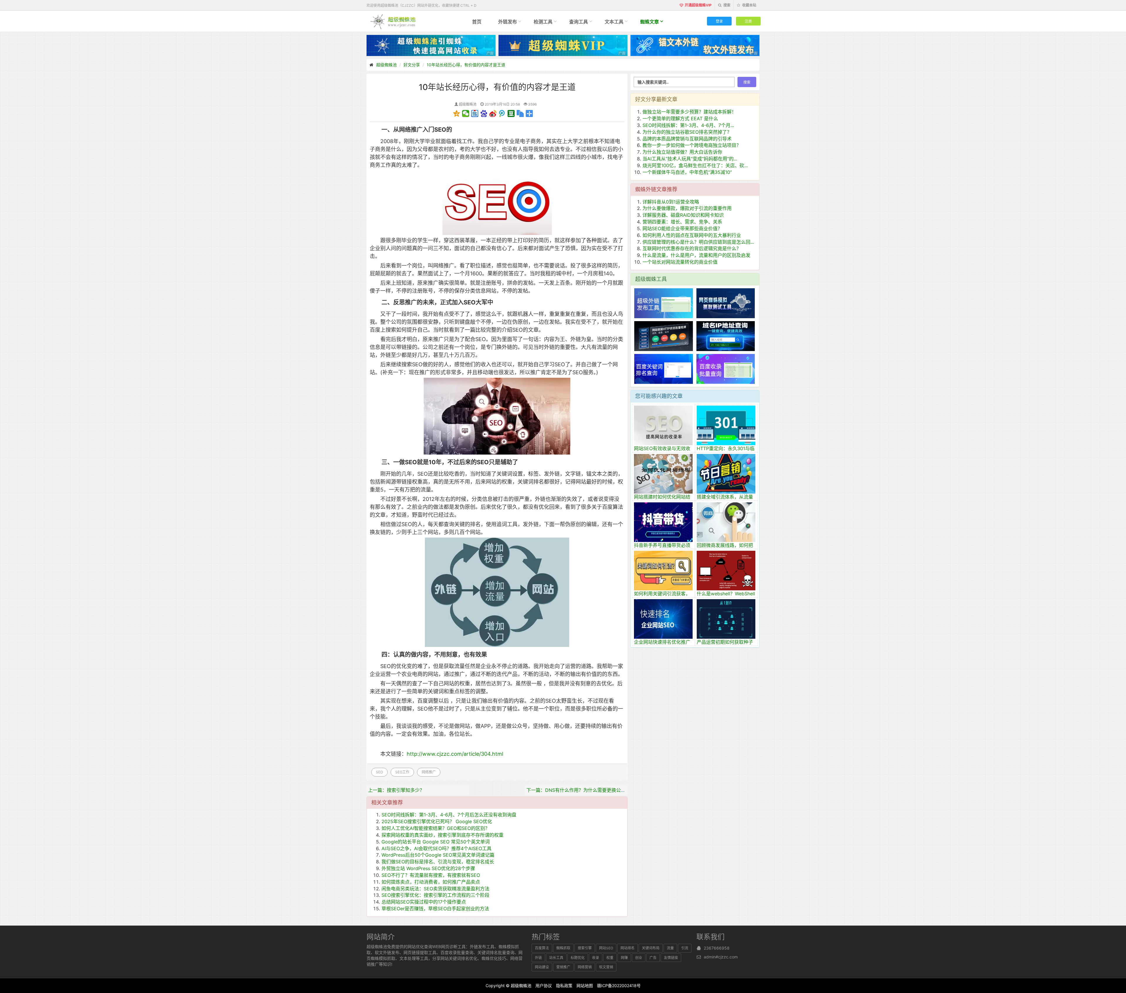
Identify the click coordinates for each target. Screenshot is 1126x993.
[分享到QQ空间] (456, 113)
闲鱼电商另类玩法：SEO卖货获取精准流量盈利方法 (435, 889)
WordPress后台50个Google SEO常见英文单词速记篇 (437, 855)
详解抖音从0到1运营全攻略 (670, 202)
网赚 (624, 957)
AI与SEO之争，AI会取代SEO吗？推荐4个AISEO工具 (436, 848)
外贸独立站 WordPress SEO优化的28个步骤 (428, 868)
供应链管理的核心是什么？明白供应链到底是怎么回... (698, 242)
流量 (670, 948)
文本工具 (614, 22)
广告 (653, 957)
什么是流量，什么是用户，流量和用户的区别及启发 (696, 255)
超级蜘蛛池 (386, 64)
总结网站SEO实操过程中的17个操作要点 (423, 902)
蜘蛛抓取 (563, 948)
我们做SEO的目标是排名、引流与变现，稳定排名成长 (437, 862)
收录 (595, 957)
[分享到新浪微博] (493, 113)
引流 (684, 948)
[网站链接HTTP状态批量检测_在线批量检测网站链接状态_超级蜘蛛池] (663, 335)
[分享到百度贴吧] (475, 113)
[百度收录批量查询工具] (725, 368)
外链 (538, 957)
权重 (609, 957)
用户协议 (543, 985)
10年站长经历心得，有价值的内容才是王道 (466, 64)
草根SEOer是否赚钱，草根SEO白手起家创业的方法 (435, 908)
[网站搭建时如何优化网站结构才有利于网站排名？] (663, 473)
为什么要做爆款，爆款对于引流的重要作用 (687, 208)
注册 (748, 20)
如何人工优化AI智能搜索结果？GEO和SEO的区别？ (435, 828)
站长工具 (556, 957)
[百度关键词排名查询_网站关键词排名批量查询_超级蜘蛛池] (663, 368)
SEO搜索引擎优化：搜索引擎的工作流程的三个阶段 (435, 895)
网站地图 (584, 985)
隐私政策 (564, 985)
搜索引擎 (585, 948)
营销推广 (563, 967)
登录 (719, 20)
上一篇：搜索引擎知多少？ (396, 790)
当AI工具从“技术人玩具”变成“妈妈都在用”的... (689, 159)
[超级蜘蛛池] (393, 21)
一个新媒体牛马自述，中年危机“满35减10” (687, 172)
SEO (379, 772)
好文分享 (411, 64)
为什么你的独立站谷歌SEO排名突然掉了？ (687, 132)
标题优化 (578, 957)
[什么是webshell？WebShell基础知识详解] (726, 570)
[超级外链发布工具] (663, 303)
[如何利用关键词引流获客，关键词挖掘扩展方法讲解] (663, 570)
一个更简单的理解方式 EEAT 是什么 (680, 118)
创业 (638, 957)
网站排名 (627, 948)
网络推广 (429, 772)
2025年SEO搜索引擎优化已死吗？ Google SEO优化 (436, 821)
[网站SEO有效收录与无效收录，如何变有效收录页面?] (663, 425)
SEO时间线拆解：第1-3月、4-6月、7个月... (688, 125)
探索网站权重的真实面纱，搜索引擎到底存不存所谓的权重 (442, 835)
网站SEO (606, 948)
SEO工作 (402, 772)
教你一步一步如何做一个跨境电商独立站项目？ (691, 145)
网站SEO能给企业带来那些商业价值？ (682, 228)
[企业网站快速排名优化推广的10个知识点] (663, 618)
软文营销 (606, 967)
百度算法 (542, 948)
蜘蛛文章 (649, 22)
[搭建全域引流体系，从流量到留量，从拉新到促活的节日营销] (726, 473)
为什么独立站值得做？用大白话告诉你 (682, 152)
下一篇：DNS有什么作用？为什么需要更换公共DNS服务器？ (590, 790)
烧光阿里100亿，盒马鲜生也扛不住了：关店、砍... (695, 165)
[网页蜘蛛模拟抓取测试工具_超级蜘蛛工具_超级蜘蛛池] (725, 303)
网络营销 (585, 967)
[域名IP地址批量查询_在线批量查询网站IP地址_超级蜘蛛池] (725, 335)
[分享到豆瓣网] (511, 113)
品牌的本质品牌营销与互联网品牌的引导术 (687, 139)
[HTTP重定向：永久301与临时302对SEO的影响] (726, 425)
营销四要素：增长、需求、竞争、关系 (682, 222)
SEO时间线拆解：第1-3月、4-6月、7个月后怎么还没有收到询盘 (448, 815)
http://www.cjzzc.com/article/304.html (455, 754)
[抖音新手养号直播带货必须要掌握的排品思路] (663, 521)
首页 (476, 22)
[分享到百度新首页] (484, 113)
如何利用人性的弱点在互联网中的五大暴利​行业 (691, 235)
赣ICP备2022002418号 (619, 985)
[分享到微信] (465, 113)
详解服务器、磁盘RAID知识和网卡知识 (683, 215)
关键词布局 (650, 948)
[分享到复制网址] (520, 113)
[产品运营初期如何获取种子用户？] (726, 618)
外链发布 (507, 22)
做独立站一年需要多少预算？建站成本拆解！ (689, 112)
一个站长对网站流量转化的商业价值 (680, 262)
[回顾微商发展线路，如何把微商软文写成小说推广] (726, 521)
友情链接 (671, 957)
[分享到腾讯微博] (502, 113)
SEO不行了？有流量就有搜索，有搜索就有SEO (430, 875)
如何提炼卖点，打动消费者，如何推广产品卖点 (430, 882)
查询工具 (578, 22)
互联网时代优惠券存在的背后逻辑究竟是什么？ (691, 248)
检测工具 (543, 22)
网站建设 (542, 967)
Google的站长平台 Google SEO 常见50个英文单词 (435, 842)
